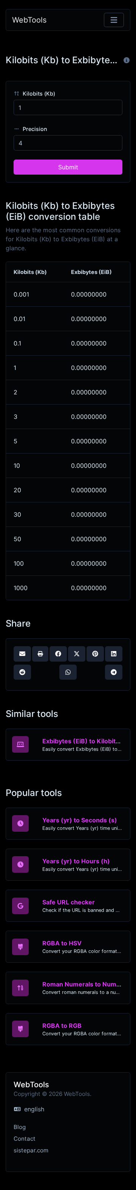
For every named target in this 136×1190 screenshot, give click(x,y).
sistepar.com (31, 1150)
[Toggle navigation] (114, 20)
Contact (25, 1138)
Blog (20, 1127)
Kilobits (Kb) (38, 93)
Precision (34, 129)
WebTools (29, 19)
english (33, 1109)
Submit (68, 167)
